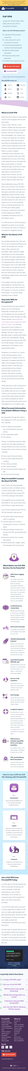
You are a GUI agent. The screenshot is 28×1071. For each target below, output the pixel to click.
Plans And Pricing (19, 1024)
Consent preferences (7, 1059)
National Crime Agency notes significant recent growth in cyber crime (13, 322)
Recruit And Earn (18, 1039)
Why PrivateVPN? (19, 1040)
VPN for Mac (5, 1024)
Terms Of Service (19, 1026)
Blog (15, 1023)
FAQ (15, 1035)
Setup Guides (5, 1040)
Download (4, 1035)
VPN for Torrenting (6, 1023)
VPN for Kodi (5, 1033)
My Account (17, 1037)
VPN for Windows (6, 1026)
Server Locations (6, 1037)
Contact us (17, 1021)
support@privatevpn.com (16, 729)
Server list (4, 1039)
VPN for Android (5, 1031)
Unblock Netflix (5, 1021)
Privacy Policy (18, 1028)
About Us (16, 1033)
